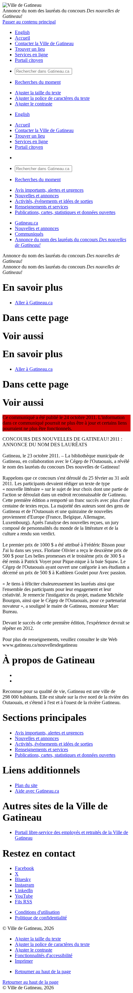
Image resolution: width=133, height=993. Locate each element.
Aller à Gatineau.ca (34, 302)
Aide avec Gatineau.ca (37, 791)
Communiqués (29, 234)
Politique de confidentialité (41, 917)
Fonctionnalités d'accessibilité (43, 955)
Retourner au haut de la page (43, 971)
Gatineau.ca (26, 222)
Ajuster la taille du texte (38, 92)
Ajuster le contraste (33, 103)
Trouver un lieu (30, 49)
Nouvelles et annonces (37, 195)
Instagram (24, 885)
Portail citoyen (29, 60)
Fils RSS (23, 901)
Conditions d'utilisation (37, 912)
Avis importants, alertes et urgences (49, 190)
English (22, 32)
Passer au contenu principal (29, 21)
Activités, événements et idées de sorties (54, 201)
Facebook (24, 868)
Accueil (22, 38)
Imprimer (24, 961)
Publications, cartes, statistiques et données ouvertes (65, 212)
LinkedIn (24, 890)
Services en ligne (31, 54)
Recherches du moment (38, 82)
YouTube (24, 896)
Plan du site (26, 785)
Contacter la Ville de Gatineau (44, 43)
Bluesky (23, 879)
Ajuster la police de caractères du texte (52, 98)
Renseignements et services (41, 206)
